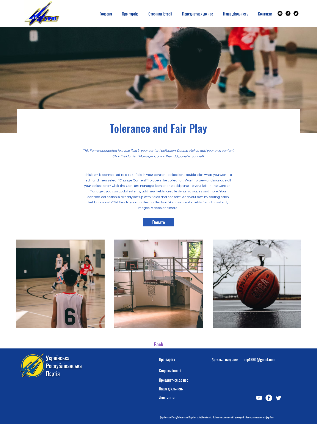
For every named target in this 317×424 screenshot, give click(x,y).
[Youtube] (259, 398)
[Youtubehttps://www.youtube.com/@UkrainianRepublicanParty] (280, 13)
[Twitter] (295, 13)
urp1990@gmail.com (259, 359)
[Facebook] (288, 13)
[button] (158, 13)
